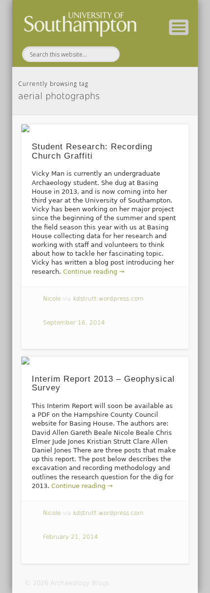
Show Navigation (179, 27)
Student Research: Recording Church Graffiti (92, 151)
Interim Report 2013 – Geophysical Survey (103, 383)
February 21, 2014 (70, 536)
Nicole (52, 298)
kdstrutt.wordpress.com (108, 298)
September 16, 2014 (74, 322)
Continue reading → (94, 271)
